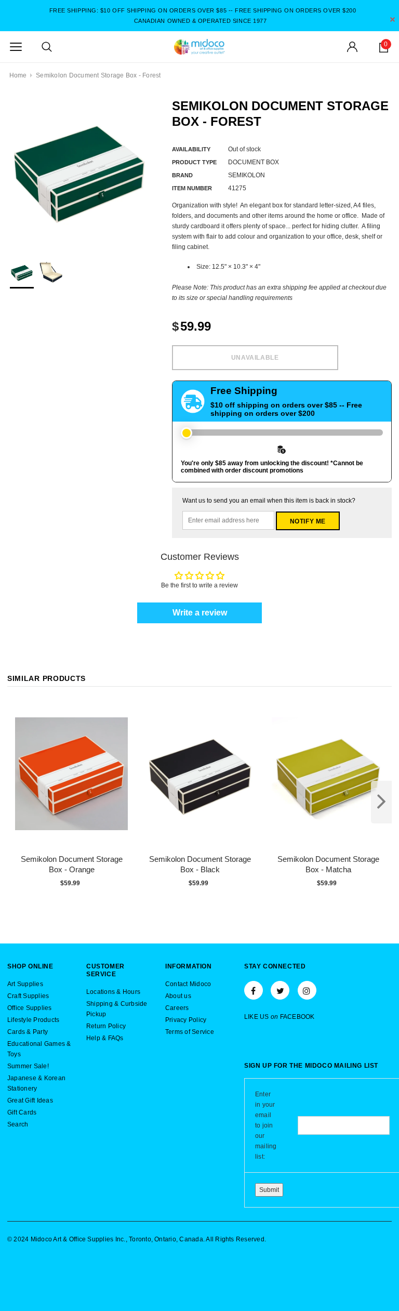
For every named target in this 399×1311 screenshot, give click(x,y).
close (392, 19)
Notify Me (308, 521)
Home (18, 75)
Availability (191, 149)
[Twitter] (280, 990)
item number (192, 188)
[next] (381, 802)
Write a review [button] (199, 612)
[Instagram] (307, 990)
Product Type (194, 162)
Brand (182, 175)
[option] (79, 170)
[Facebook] (253, 990)
